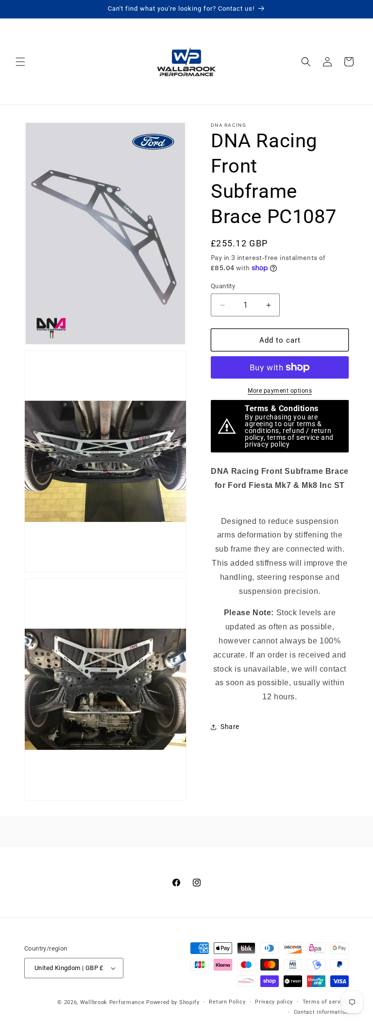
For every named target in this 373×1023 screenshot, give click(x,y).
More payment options (280, 390)
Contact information (321, 1012)
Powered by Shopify (173, 1002)
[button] (20, 61)
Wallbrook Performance (112, 1002)
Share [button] (229, 726)
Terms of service (326, 1002)
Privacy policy (274, 1002)
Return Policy (227, 1002)
